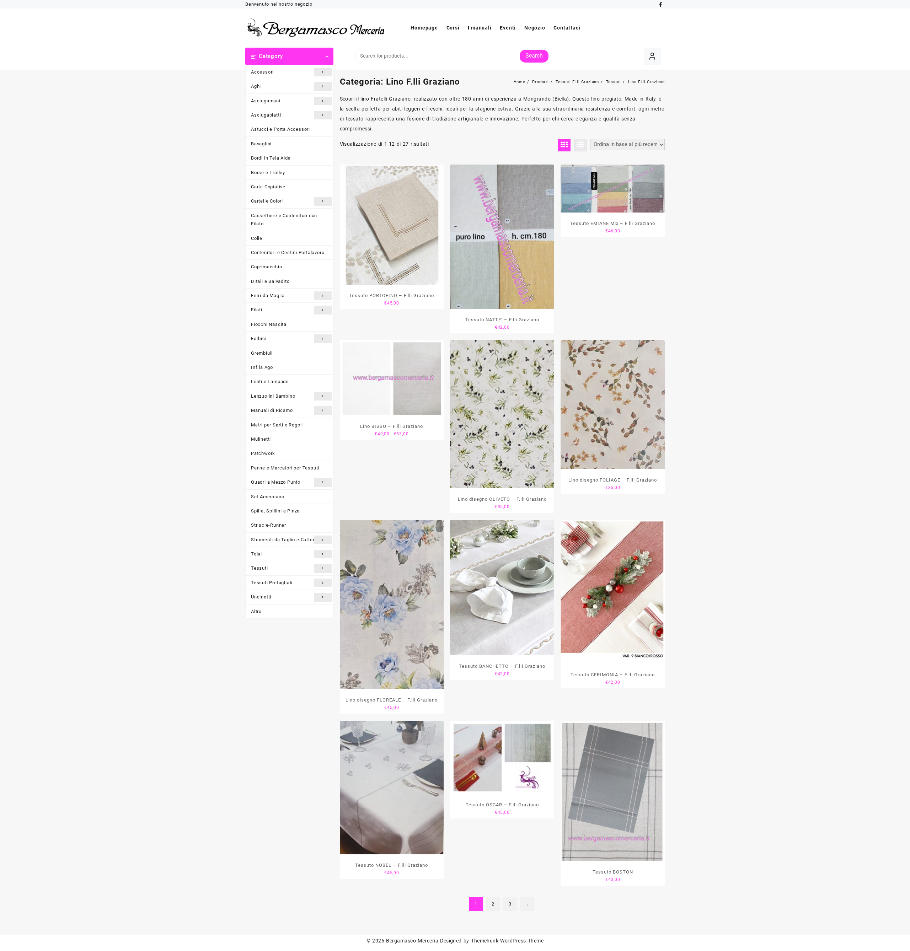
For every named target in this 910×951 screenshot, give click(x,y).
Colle (256, 238)
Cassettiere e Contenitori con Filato (284, 219)
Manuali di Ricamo (272, 410)
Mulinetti (261, 439)
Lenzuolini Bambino (273, 396)
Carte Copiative (268, 186)
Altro (256, 611)
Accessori (262, 72)
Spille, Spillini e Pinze (275, 511)
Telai (256, 554)
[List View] (580, 145)
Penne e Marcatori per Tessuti (285, 468)
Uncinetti (261, 597)
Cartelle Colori (267, 201)
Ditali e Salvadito (270, 281)
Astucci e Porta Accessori (280, 129)
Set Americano (267, 496)
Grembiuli (262, 353)
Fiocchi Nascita (269, 324)
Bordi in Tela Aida (270, 158)
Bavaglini (261, 143)
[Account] (652, 56)
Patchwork (263, 453)
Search (534, 55)
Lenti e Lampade (270, 381)
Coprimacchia (266, 266)
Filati (256, 309)
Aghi (256, 86)
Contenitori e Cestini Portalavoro (287, 252)
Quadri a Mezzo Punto (275, 482)
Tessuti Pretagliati (272, 582)
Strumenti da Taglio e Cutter (282, 539)
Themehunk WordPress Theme (507, 941)
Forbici (259, 338)
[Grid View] (564, 145)
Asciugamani (265, 100)
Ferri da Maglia (268, 295)
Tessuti (259, 568)
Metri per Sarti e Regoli (277, 425)
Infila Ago (262, 367)
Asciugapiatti (266, 115)
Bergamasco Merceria (412, 941)
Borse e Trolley (268, 172)
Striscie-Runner (268, 525)
